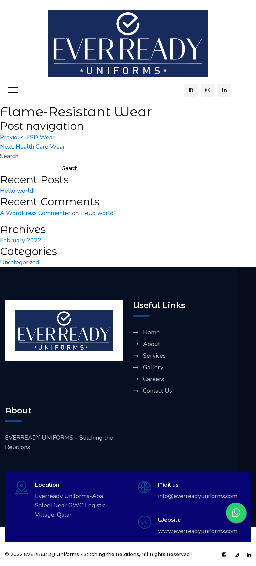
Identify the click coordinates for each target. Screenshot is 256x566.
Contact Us (157, 391)
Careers (153, 379)
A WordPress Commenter (35, 213)
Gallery (153, 367)
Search (9, 156)
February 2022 (20, 240)
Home (151, 332)
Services (154, 356)
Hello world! (17, 191)
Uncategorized (19, 262)
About (151, 344)
